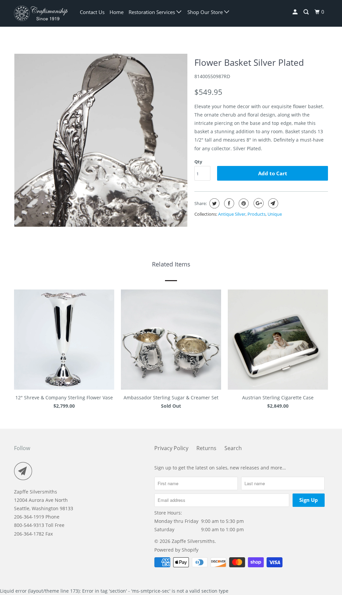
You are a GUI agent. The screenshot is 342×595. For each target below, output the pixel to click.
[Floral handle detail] (101, 140)
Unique (275, 214)
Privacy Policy (171, 448)
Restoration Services (152, 12)
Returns (206, 448)
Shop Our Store (205, 12)
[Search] (306, 12)
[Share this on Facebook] (228, 203)
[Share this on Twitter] (213, 203)
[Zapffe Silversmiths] (40, 13)
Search (233, 448)
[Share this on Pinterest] (243, 203)
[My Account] (295, 12)
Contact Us (92, 12)
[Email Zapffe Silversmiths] (25, 471)
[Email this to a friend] (272, 203)
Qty (198, 162)
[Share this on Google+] (258, 203)
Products (256, 214)
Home (117, 12)
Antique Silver (231, 214)
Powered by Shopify (176, 550)
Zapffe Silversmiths (193, 541)
